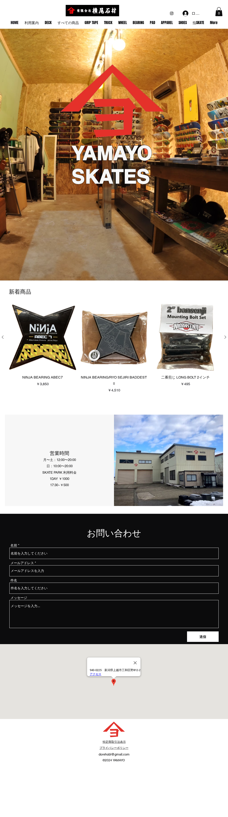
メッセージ (18, 597)
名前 (13, 545)
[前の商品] (2, 337)
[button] (219, 11)
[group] (114, 348)
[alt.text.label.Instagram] (171, 13)
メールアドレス (22, 563)
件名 (13, 580)
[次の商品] (225, 337)
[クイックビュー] (42, 337)
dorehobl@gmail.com (114, 754)
